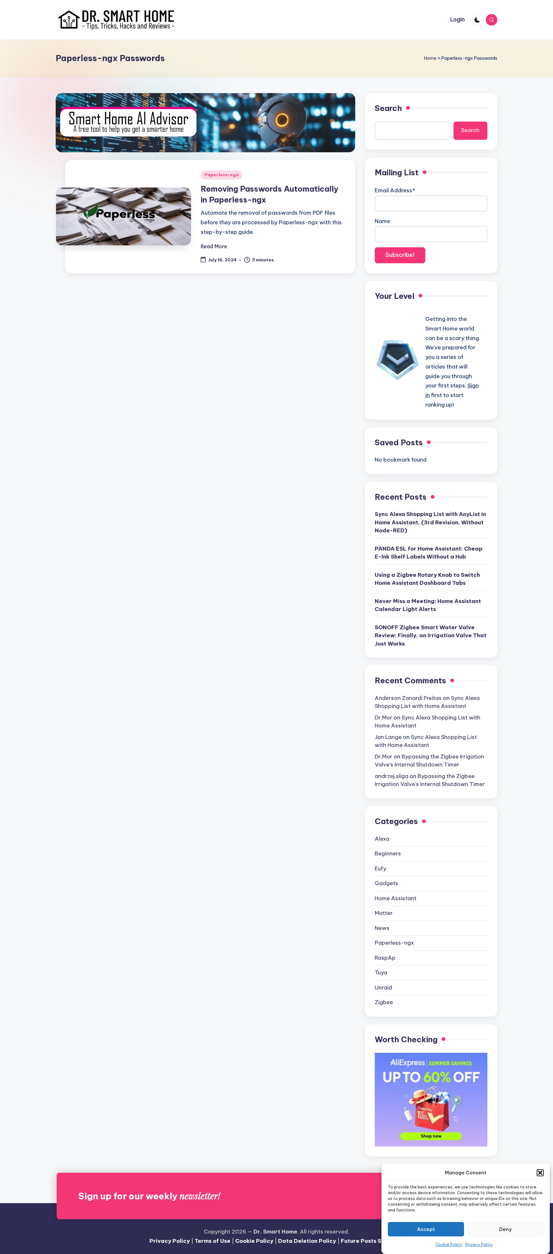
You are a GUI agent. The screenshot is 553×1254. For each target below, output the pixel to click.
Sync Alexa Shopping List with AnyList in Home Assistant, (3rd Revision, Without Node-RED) (430, 522)
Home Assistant (395, 898)
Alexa (382, 838)
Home (430, 58)
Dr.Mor (383, 717)
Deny (505, 1229)
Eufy (380, 868)
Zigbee (384, 1002)
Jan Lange (388, 737)
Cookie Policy (449, 1244)
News (382, 928)
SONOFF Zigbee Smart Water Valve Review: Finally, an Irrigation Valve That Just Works (430, 635)
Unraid (383, 987)
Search (388, 108)
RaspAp (385, 957)
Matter (384, 913)
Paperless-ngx (221, 174)
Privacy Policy (479, 1244)
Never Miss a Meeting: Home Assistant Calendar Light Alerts (428, 605)
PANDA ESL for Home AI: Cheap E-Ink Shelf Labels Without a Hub (428, 552)
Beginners (388, 853)
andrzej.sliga (391, 776)
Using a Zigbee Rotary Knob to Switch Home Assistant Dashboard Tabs (427, 579)
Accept (426, 1229)
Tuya (381, 972)
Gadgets (386, 883)
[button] (540, 1173)
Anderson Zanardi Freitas (408, 698)
